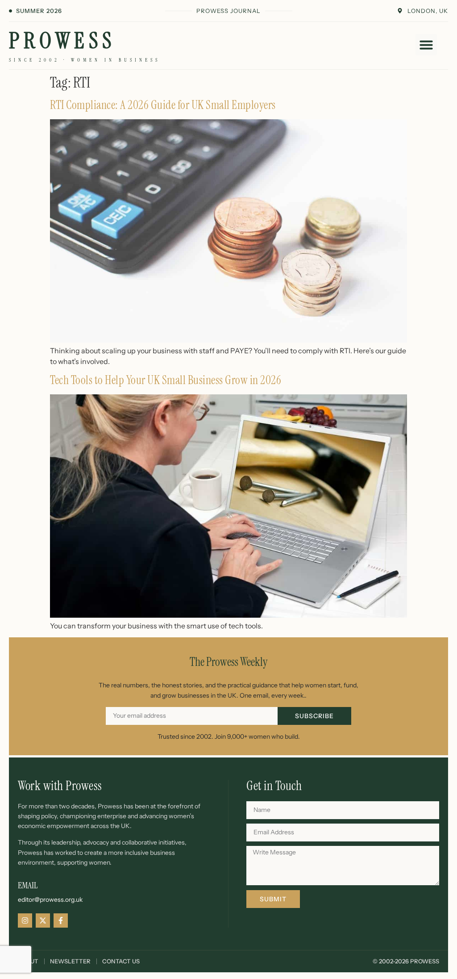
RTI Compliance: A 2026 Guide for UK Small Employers (163, 105)
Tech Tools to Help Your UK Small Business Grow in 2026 (165, 380)
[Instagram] (25, 920)
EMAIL (27, 885)
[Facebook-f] (61, 920)
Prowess (62, 40)
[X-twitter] (43, 920)
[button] (426, 44)
